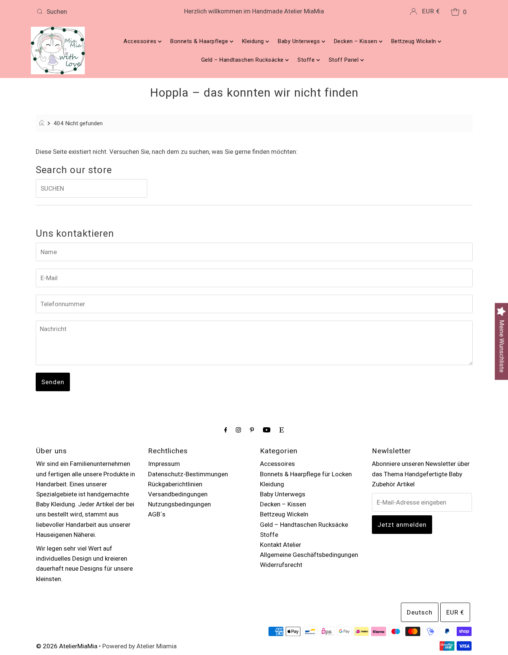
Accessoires (140, 41)
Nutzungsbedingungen (179, 504)
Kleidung (254, 41)
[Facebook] (225, 430)
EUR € (431, 11)
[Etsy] (281, 430)
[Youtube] (266, 430)
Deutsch (420, 612)
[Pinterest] (252, 430)
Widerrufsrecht (281, 564)
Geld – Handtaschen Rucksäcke (243, 59)
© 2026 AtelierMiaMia (66, 646)
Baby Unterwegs (300, 41)
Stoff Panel (344, 59)
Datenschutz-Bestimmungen (188, 474)
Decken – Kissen (356, 41)
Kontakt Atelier (280, 544)
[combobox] (105, 11)
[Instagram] (238, 430)
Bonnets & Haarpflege (200, 41)
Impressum (164, 463)
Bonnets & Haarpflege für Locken (306, 474)
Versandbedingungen (178, 494)
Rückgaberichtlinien (175, 484)
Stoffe (307, 59)
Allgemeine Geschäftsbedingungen (309, 554)
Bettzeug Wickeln (414, 41)
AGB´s (156, 514)
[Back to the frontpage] (42, 123)
